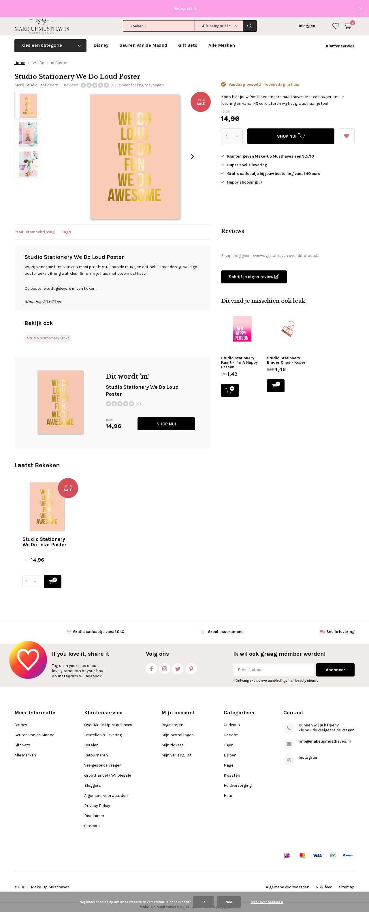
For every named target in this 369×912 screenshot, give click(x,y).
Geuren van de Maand (143, 45)
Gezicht (231, 734)
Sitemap (92, 825)
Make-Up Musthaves (50, 887)
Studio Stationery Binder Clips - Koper (286, 360)
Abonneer (335, 669)
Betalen (91, 745)
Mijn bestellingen (177, 734)
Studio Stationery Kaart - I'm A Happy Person (239, 362)
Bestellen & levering (103, 734)
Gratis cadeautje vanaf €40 (98, 631)
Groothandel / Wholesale (107, 775)
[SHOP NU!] (52, 581)
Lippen (230, 755)
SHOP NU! (166, 424)
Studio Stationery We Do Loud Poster (44, 541)
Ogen (229, 745)
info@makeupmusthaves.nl (325, 741)
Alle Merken (221, 45)
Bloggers (92, 785)
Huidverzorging (238, 785)
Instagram (164, 668)
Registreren (172, 724)
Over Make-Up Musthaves (108, 724)
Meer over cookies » (267, 902)
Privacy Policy (97, 805)
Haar (228, 795)
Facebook (151, 668)
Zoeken (250, 26)
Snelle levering (340, 631)
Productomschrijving (34, 231)
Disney (100, 45)
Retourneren (96, 755)
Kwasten (232, 775)
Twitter (177, 668)
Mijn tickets (172, 745)
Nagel (229, 765)
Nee (229, 902)
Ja (204, 902)
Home (19, 62)
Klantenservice (340, 46)
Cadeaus (232, 724)
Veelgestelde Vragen (103, 765)
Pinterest (191, 668)
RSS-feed (324, 887)
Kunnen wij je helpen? (319, 725)
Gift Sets (187, 45)
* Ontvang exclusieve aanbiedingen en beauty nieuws (276, 681)
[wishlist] (335, 26)
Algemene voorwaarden (106, 795)
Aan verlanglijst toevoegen (347, 136)
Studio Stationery (42, 85)
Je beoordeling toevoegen (140, 85)
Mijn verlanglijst (176, 755)
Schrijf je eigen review (251, 276)
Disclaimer (94, 815)
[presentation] (192, 157)
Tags (66, 231)
